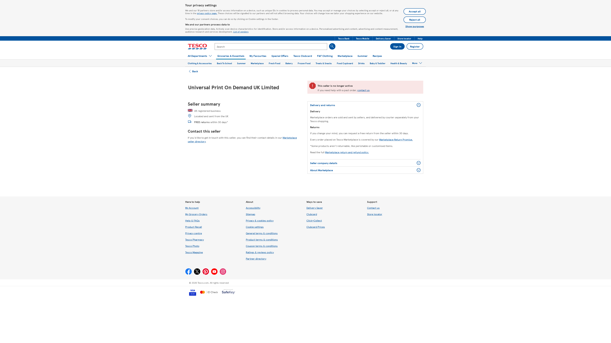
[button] (344, 38)
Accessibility (253, 208)
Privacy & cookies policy (260, 220)
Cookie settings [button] (255, 227)
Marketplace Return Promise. (396, 139)
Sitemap (250, 214)
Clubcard (311, 214)
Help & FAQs (192, 220)
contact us (363, 90)
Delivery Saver (314, 208)
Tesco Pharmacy (194, 239)
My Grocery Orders (196, 214)
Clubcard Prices (315, 227)
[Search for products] (332, 46)
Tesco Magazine (194, 252)
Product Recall (193, 227)
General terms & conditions (262, 233)
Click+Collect (314, 220)
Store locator (374, 214)
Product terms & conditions (262, 239)
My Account (192, 208)
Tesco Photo (192, 246)
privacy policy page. (207, 13)
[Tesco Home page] (197, 46)
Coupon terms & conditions (262, 246)
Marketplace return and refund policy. (347, 152)
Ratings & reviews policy (260, 252)
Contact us (373, 208)
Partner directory (256, 258)
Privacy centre (193, 233)
